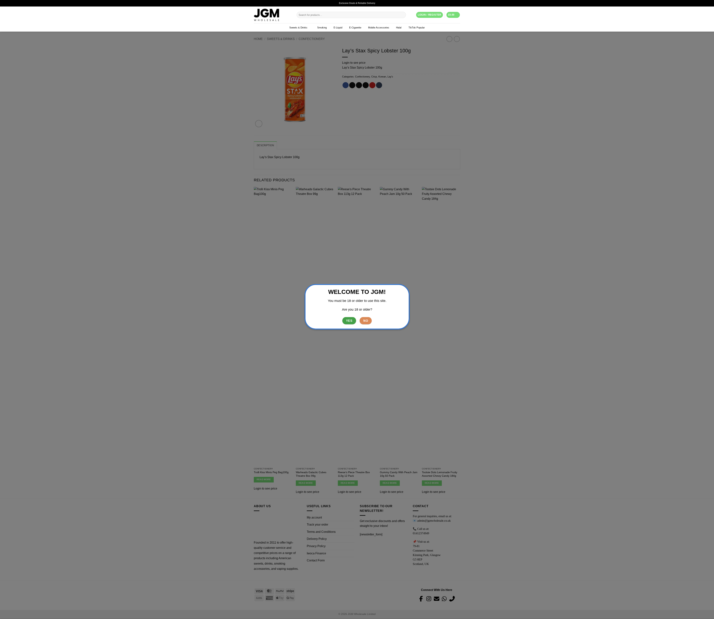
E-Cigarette (355, 27)
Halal (398, 27)
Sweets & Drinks (298, 27)
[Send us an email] (458, 3)
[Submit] (402, 15)
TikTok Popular (417, 27)
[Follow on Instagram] (455, 3)
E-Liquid (338, 27)
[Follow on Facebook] (451, 3)
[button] (453, 15)
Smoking (322, 27)
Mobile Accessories (378, 27)
